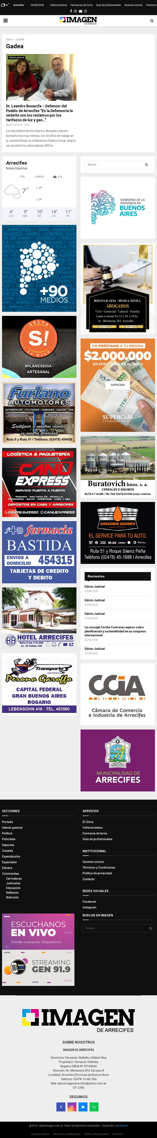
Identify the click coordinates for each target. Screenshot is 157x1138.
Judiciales (13, 883)
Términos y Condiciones (99, 867)
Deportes (8, 845)
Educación (13, 888)
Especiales (9, 862)
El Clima (88, 822)
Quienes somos (133, 5)
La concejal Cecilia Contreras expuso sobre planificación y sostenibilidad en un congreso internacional (115, 631)
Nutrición (12, 897)
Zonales (7, 850)
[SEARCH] (146, 164)
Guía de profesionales (108, 5)
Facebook (89, 901)
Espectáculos (11, 856)
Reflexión (12, 892)
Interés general (16, 57)
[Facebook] (60, 1106)
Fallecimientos (58, 5)
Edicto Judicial (95, 586)
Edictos (7, 868)
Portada (7, 822)
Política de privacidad (97, 873)
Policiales (9, 839)
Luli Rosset (121, 1125)
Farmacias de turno (82, 5)
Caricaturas (14, 878)
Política (7, 833)
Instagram (89, 907)
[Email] (82, 1106)
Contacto (151, 5)
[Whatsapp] (94, 1106)
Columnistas (10, 873)
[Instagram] (71, 1106)
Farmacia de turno (95, 833)
